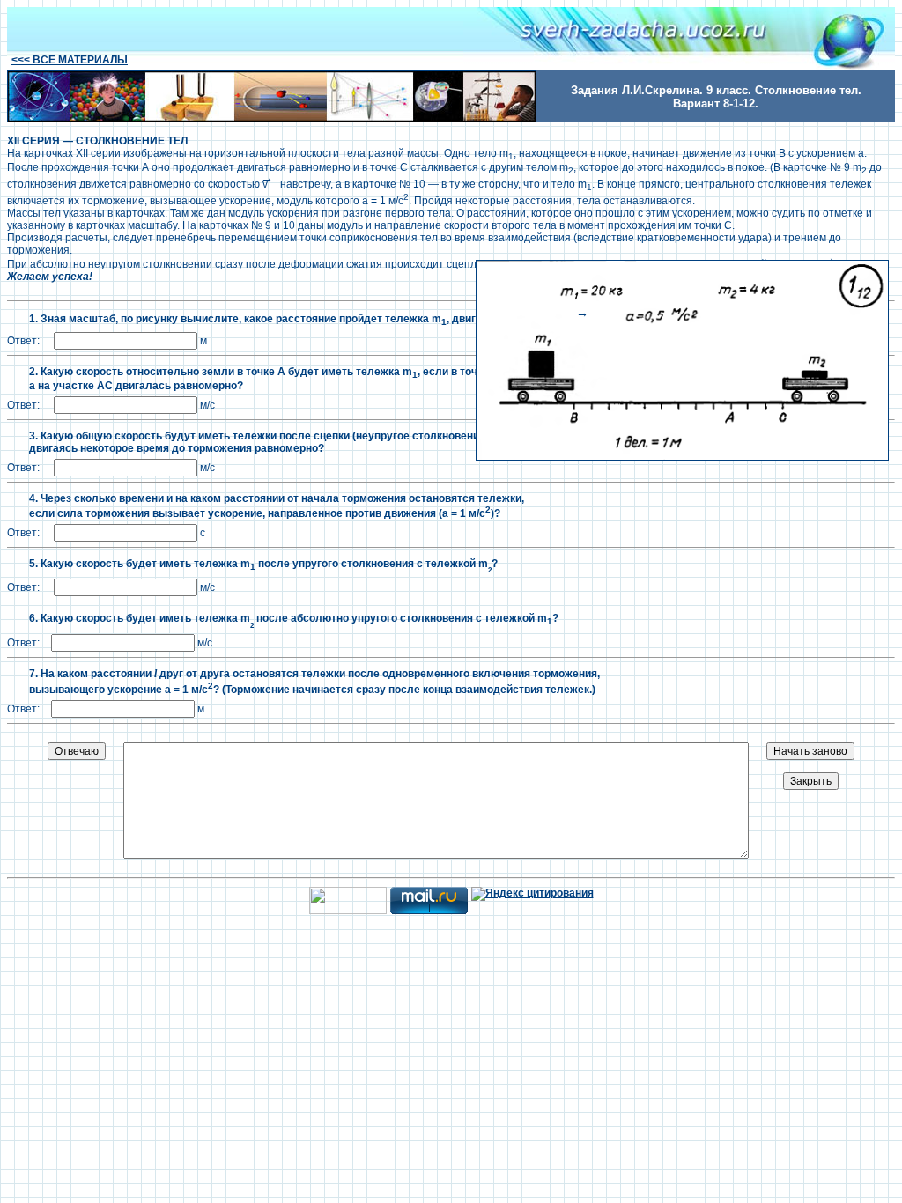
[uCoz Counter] (348, 910)
